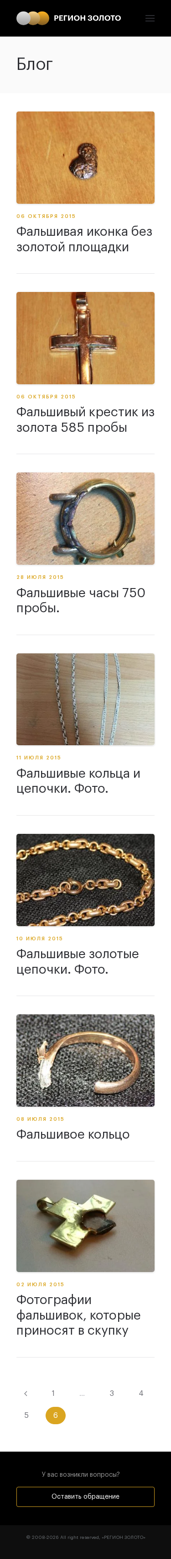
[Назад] (25, 1393)
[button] (150, 18)
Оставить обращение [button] (85, 1497)
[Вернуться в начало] (68, 18)
